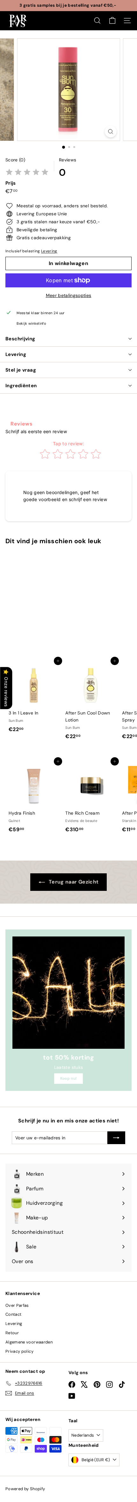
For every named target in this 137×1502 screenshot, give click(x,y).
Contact (13, 1314)
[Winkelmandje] (112, 20)
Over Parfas (17, 1305)
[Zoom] (110, 131)
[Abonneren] (116, 1137)
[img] (27, 172)
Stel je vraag (20, 370)
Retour (12, 1333)
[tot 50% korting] (68, 992)
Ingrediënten (21, 385)
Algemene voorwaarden (29, 1342)
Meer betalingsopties (68, 295)
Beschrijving (20, 339)
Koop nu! (68, 1078)
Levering (49, 251)
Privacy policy (19, 1351)
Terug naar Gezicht (73, 881)
